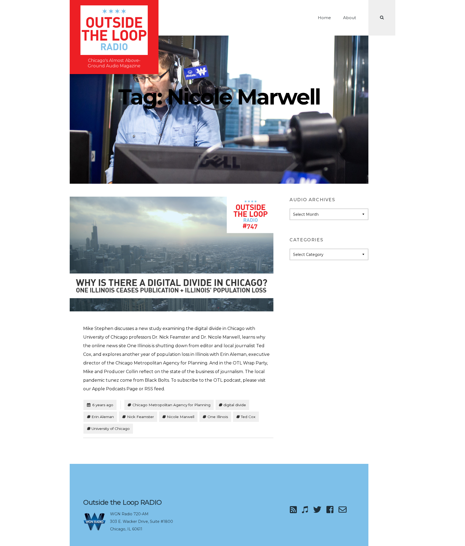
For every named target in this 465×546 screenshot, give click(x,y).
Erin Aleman (102, 417)
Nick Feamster (140, 417)
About (349, 17)
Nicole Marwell (180, 417)
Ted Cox (248, 417)
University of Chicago (110, 428)
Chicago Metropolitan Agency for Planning (171, 405)
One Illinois (217, 417)
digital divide (234, 405)
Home (324, 17)
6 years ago (100, 404)
